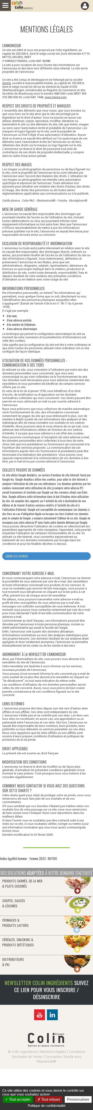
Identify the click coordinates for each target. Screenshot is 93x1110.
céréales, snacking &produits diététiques (18, 942)
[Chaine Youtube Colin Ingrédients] (40, 1019)
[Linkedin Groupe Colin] (53, 1019)
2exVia (6, 83)
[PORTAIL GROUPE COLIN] (46, 1046)
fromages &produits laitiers (15, 923)
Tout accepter (19, 1099)
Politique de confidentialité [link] (46, 1106)
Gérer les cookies (16, 556)
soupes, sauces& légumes (13, 903)
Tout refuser (50, 1099)
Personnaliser (78, 1099)
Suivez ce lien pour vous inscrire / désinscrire (51, 990)
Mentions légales (53, 1052)
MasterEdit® (46, 1061)
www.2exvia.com (56, 97)
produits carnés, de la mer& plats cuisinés (22, 883)
